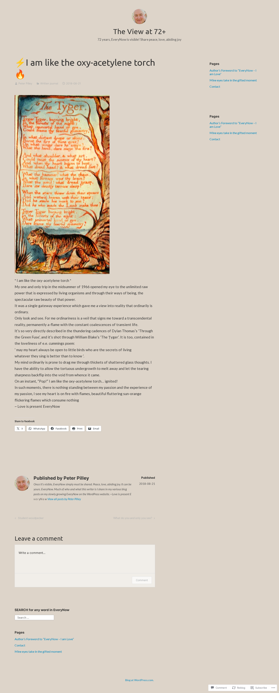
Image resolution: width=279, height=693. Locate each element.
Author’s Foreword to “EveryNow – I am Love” (44, 639)
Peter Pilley (25, 83)
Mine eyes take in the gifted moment (233, 80)
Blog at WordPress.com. (139, 680)
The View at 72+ (139, 31)
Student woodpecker (29, 519)
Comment (142, 580)
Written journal (49, 83)
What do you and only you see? (132, 519)
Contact (215, 86)
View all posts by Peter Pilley (64, 499)
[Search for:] (34, 617)
